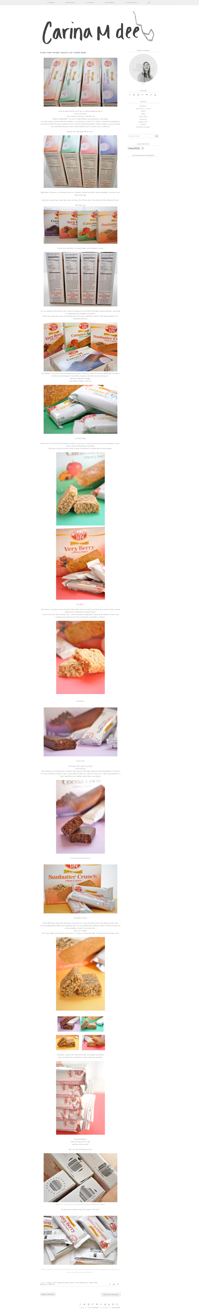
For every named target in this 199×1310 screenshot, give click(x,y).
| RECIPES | (70, 2)
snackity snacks (47, 1284)
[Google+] (152, 95)
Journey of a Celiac (143, 109)
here (98, 1209)
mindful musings (143, 127)
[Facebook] (130, 95)
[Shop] (114, 1304)
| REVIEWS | (110, 2)
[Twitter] (135, 95)
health (143, 124)
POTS (143, 111)
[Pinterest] (143, 95)
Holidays (143, 106)
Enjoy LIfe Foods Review (58, 1282)
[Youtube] (156, 95)
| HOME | (51, 2)
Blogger (116, 1307)
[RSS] (110, 1304)
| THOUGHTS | (131, 2)
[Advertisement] (142, 207)
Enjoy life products (79, 1282)
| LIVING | (90, 2)
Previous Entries (111, 1294)
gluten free (143, 122)
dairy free (143, 116)
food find (93, 1282)
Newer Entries (48, 1294)
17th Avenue (93, 1307)
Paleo (143, 114)
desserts (143, 119)
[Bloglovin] (147, 95)
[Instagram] (139, 95)
